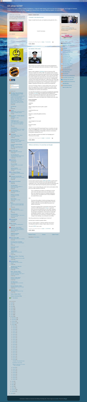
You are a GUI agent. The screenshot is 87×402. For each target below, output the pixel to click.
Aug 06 (14, 370)
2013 (12, 311)
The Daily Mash (14, 185)
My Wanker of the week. (35, 48)
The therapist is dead (15, 117)
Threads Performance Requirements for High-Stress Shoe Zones (17, 156)
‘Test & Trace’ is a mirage (15, 199)
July (13, 381)
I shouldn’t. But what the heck (36, 17)
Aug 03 (14, 375)
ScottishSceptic (14, 214)
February (14, 389)
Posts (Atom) (36, 237)
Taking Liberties (14, 168)
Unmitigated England (67, 85)
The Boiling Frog (66, 56)
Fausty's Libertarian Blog (16, 296)
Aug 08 (14, 367)
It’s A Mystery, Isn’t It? (15, 195)
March (13, 388)
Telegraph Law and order (16, 176)
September (14, 322)
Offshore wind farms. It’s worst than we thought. (41, 144)
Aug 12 (14, 354)
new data (36, 93)
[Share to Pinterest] (34, 43)
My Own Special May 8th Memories (17, 173)
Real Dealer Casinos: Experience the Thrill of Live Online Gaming (17, 141)
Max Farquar (13, 223)
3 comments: (48, 41)
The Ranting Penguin (67, 69)
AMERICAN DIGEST (15, 233)
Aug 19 (14, 342)
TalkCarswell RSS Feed (68, 52)
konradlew (56, 398)
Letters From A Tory (15, 139)
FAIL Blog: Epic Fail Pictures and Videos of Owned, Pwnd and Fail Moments (17, 93)
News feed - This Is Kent (16, 227)
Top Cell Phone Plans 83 (15, 191)
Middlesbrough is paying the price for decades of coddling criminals (17, 112)
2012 (12, 313)
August (13, 324)
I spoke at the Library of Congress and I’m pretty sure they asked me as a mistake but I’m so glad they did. (17, 123)
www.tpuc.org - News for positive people (16, 267)
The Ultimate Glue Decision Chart (17, 291)
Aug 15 (14, 349)
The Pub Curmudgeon (67, 65)
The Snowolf (65, 73)
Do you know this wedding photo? (17, 224)
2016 (12, 306)
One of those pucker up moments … (17, 282)
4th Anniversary (13, 160)
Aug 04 (14, 374)
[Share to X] (31, 43)
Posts (12, 85)
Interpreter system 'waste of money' (17, 286)
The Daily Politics (14, 190)
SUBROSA (65, 48)
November (14, 319)
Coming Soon (13, 220)
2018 (12, 303)
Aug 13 (14, 352)
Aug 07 (14, 369)
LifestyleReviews (14, 261)
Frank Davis (13, 159)
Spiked (12, 110)
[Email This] (29, 43)
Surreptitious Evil (66, 50)
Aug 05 (14, 372)
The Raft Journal (66, 67)
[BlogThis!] (30, 43)
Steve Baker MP (14, 150)
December (14, 317)
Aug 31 (14, 326)
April (13, 386)
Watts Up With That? (67, 87)
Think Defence (14, 128)
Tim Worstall (13, 106)
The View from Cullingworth (69, 75)
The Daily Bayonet (15, 154)
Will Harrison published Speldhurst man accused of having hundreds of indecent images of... (17, 229)
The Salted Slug (66, 71)
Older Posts (55, 234)
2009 (12, 393)
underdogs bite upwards (68, 79)
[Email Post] (52, 41)
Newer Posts (32, 234)
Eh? (11, 107)
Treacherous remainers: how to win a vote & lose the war (17, 216)
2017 (12, 304)
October (13, 321)
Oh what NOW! (15, 6)
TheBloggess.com (15, 120)
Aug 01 (14, 379)
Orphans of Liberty (15, 194)
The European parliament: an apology (18, 238)
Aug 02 (14, 377)
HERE (44, 180)
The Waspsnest (14, 281)
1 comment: (48, 138)
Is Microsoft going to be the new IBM (17, 258)
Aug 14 (14, 351)
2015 (12, 308)
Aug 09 (14, 359)
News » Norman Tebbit (16, 271)
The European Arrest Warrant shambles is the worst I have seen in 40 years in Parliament (17, 273)
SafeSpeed (42, 71)
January (13, 391)
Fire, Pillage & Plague (15, 172)
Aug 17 (14, 346)
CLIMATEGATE (14, 251)
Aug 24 (14, 334)
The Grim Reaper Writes (68, 63)
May (13, 384)
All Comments (14, 87)
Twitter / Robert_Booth (16, 294)
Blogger (65, 398)
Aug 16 (14, 347)
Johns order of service (15, 268)
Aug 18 (14, 344)
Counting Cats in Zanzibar (16, 241)
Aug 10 (14, 357)
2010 (12, 316)
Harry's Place (13, 198)
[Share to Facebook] (32, 43)
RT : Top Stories (14, 297)
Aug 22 (14, 337)
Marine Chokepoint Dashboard (16, 151)
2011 (12, 314)
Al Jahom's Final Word (16, 181)
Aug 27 (14, 331)
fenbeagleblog (14, 219)
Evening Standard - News (16, 285)
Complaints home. (21, 18)
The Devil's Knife (66, 61)
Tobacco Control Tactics (66, 27)
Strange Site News (14, 234)
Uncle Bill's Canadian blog (68, 77)
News (12, 202)
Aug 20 (14, 341)
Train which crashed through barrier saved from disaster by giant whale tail (17, 204)
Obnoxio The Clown (67, 43)
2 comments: (48, 228)
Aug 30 (14, 327)
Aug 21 (14, 339)
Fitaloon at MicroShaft (15, 277)
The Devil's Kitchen (15, 209)
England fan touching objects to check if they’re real (16, 187)
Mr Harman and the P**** (15, 278)
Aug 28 (14, 329)
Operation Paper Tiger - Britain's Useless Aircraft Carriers (17, 136)
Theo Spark (13, 134)
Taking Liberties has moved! (16, 169)
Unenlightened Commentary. (69, 81)
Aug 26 (14, 332)
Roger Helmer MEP (15, 237)
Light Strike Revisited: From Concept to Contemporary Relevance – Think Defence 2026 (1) (17, 130)
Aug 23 (14, 336)
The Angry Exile (66, 54)
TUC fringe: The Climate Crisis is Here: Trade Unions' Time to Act (17, 147)
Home (43, 234)
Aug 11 (14, 356)
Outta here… (13, 182)
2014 (12, 309)
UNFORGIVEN (66, 83)
